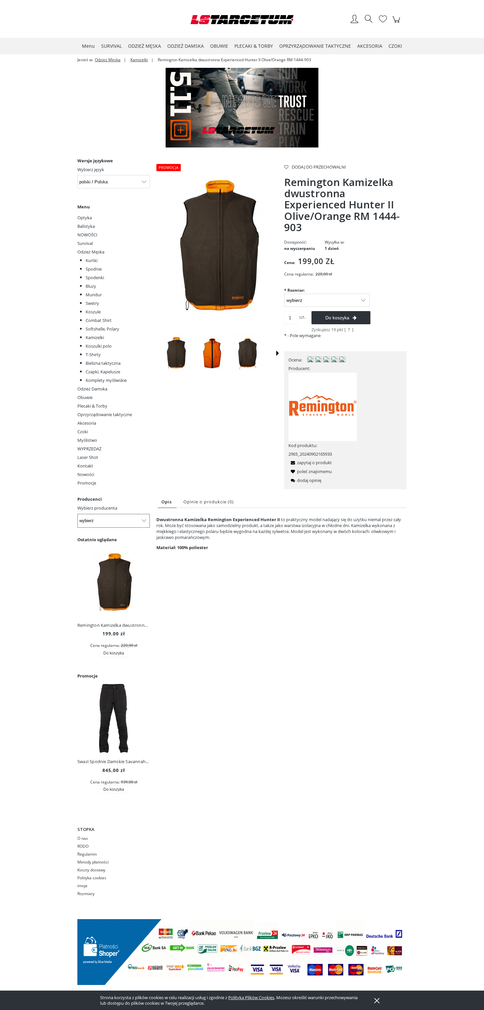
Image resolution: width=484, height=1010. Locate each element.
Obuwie (85, 397)
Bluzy (91, 286)
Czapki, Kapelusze (103, 372)
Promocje (86, 483)
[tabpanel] (281, 533)
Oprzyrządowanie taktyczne (104, 414)
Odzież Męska (90, 252)
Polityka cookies (91, 878)
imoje (82, 886)
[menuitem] (88, 46)
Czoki (82, 432)
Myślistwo (87, 440)
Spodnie (94, 269)
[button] (277, 353)
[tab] (167, 502)
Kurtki (91, 260)
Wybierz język (90, 169)
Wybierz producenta (97, 508)
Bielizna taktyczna (103, 363)
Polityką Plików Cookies (251, 997)
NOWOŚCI (87, 235)
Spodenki (95, 277)
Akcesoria (86, 423)
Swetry (92, 303)
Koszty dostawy (91, 870)
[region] (242, 107)
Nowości (85, 474)
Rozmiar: (294, 290)
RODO (83, 846)
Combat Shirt (99, 320)
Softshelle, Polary (102, 329)
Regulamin (87, 854)
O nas (82, 838)
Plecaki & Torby (92, 406)
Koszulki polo (99, 346)
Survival (85, 243)
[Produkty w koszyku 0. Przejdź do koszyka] (397, 23)
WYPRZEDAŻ (89, 449)
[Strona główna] (242, 20)
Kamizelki (95, 337)
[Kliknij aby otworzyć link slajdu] (242, 107)
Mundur (94, 295)
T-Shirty (93, 355)
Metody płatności (93, 862)
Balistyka (86, 226)
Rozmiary (85, 893)
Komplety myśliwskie (106, 380)
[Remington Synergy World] (322, 406)
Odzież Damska (92, 389)
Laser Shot (87, 457)
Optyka (84, 218)
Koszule (93, 312)
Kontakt (85, 466)
